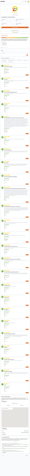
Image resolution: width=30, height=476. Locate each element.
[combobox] (15, 53)
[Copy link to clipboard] (22, 1)
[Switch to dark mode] (24, 1)
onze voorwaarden (20, 443)
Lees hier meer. (18, 450)
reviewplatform (22, 444)
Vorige (3, 455)
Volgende (26, 455)
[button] (15, 452)
